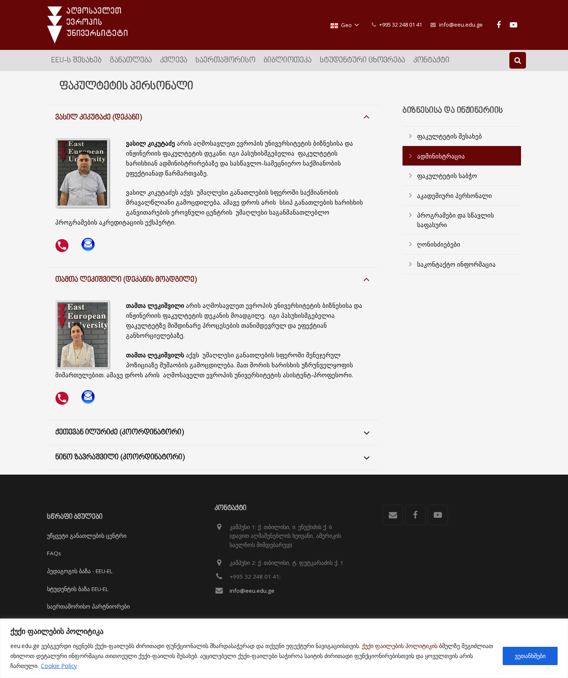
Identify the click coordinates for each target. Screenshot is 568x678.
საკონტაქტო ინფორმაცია (456, 264)
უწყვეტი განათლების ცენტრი (86, 535)
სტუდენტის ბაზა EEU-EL (78, 589)
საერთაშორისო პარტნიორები (88, 606)
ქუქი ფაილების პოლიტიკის (399, 646)
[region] (284, 648)
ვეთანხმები (530, 656)
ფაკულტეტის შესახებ (449, 136)
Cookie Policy (59, 666)
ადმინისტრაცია (441, 156)
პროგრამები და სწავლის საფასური (455, 220)
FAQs (54, 553)
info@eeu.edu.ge (461, 24)
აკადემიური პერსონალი (454, 195)
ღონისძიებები (438, 244)
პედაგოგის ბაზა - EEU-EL (80, 571)
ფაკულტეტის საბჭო (447, 175)
